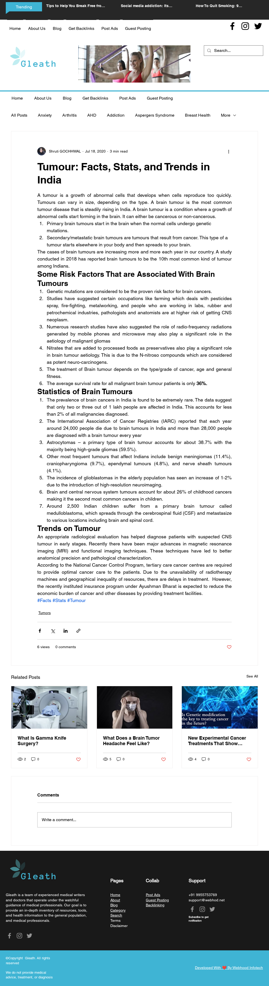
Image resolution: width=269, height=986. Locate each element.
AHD (91, 115)
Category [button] (118, 910)
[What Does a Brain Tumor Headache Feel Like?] (135, 707)
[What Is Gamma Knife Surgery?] (49, 707)
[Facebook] (232, 26)
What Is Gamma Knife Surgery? (42, 740)
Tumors (44, 613)
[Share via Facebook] (39, 630)
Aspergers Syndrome (154, 115)
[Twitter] (258, 26)
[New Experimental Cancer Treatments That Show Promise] (220, 707)
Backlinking (155, 905)
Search (116, 915)
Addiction (116, 115)
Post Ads (153, 895)
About (115, 900)
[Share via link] (78, 630)
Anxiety (45, 115)
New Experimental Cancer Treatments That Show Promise (217, 740)
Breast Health (197, 115)
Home (115, 895)
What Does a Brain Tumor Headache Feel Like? (131, 740)
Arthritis (69, 115)
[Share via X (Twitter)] (52, 630)
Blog (114, 905)
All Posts (19, 115)
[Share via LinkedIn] (65, 630)
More (225, 115)
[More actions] (228, 151)
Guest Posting (157, 900)
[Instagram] (245, 26)
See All (252, 676)
